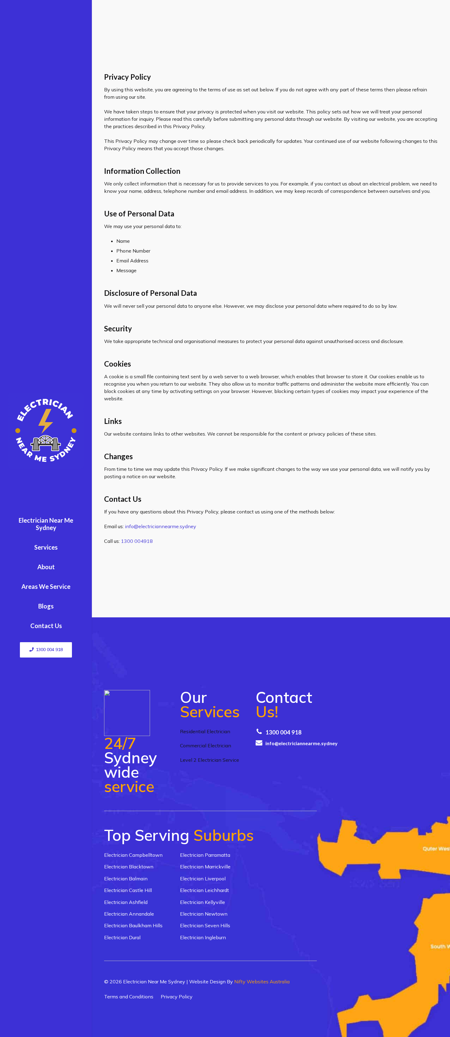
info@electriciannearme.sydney (160, 526)
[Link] (46, 430)
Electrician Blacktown (128, 867)
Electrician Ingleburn (203, 937)
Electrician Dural (122, 937)
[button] (60, 547)
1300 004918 (137, 541)
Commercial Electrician (205, 745)
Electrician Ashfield (126, 902)
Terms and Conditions (128, 996)
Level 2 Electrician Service (209, 760)
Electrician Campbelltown (133, 855)
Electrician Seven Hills (205, 925)
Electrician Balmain (126, 878)
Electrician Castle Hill (128, 890)
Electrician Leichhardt (204, 890)
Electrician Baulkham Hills (133, 925)
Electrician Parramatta (205, 855)
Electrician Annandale (129, 914)
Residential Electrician (205, 731)
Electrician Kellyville (202, 902)
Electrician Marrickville (205, 867)
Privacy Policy (177, 996)
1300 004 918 (283, 732)
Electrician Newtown (203, 914)
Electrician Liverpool (203, 878)
